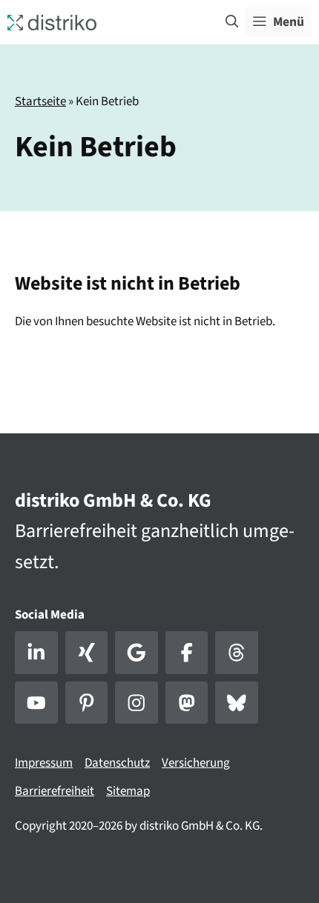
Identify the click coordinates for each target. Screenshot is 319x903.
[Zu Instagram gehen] (136, 703)
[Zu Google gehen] (136, 652)
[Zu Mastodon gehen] (186, 703)
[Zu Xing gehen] (86, 652)
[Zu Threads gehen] (236, 652)
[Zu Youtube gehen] (36, 703)
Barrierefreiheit (54, 791)
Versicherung (196, 763)
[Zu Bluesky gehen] (236, 703)
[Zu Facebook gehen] (186, 652)
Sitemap (128, 791)
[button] (232, 22)
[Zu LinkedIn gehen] (36, 652)
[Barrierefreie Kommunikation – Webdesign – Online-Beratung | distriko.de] (51, 21)
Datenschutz (117, 763)
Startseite (40, 101)
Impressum (44, 763)
